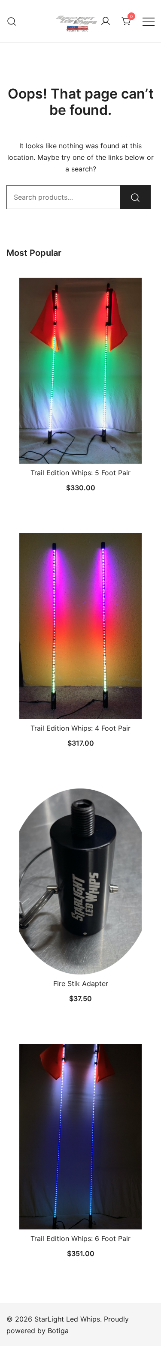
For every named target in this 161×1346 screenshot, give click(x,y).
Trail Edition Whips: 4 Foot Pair (80, 728)
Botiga (58, 1330)
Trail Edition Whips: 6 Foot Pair (80, 1238)
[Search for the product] (135, 197)
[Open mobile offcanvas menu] (149, 21)
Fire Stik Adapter (80, 983)
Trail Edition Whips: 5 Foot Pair (80, 472)
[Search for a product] (11, 21)
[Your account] (105, 21)
